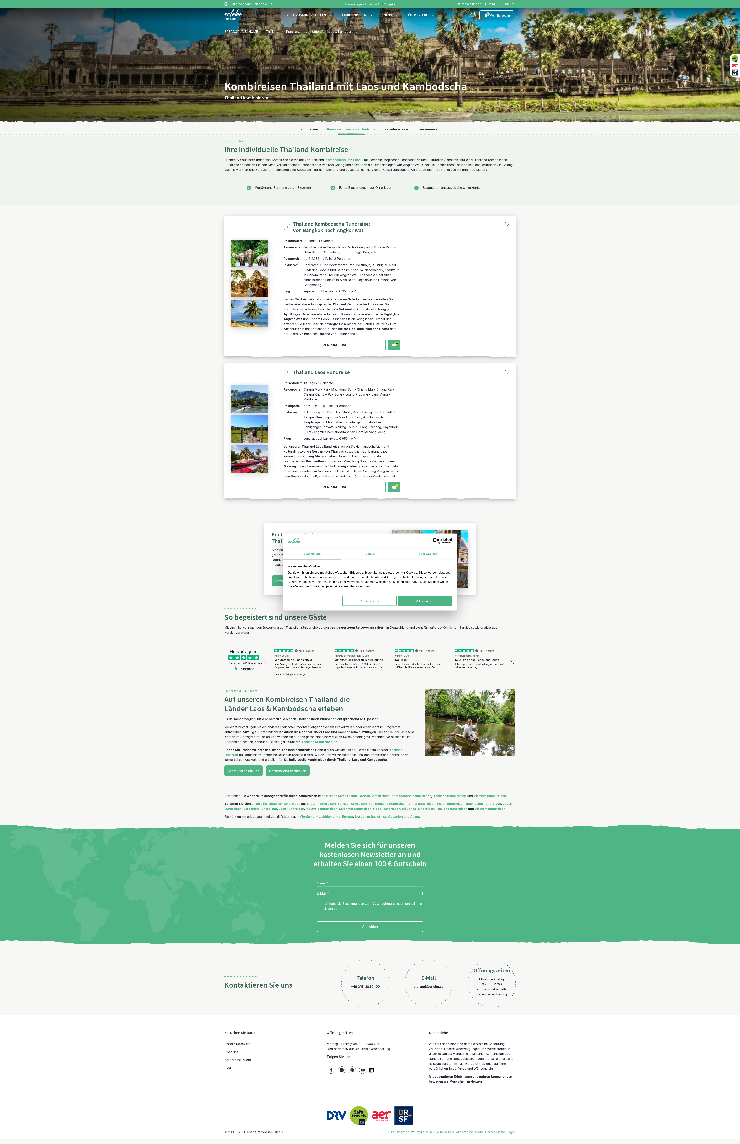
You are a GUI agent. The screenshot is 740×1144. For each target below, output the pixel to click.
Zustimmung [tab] (312, 553)
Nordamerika (365, 817)
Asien (414, 817)
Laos (357, 160)
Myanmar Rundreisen (355, 809)
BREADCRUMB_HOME (241, 32)
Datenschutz (382, 904)
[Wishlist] (472, 15)
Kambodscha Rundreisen (387, 804)
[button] (310, 15)
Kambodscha (336, 160)
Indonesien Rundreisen (483, 804)
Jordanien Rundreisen (260, 809)
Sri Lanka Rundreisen (418, 809)
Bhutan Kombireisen (341, 796)
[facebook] (331, 1070)
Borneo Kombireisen (374, 796)
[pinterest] (352, 1070)
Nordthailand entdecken (287, 771)
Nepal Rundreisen (386, 809)
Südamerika (331, 817)
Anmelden (370, 926)
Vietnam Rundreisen (490, 809)
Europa (347, 817)
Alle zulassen (425, 601)
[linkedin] (371, 1070)
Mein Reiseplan (499, 15)
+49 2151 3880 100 (365, 987)
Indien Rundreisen (450, 804)
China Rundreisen (421, 804)
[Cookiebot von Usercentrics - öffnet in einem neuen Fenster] (435, 541)
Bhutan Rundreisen (321, 804)
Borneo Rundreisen (352, 804)
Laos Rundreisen (291, 809)
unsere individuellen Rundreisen (275, 804)
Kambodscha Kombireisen (411, 796)
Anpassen (367, 601)
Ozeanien (395, 817)
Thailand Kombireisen (449, 796)
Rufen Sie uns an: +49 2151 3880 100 (483, 4)
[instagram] (341, 1070)
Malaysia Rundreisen (321, 809)
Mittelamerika (309, 817)
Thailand (272, 32)
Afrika (381, 817)
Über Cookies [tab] (428, 553)
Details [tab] (370, 553)
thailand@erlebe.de (429, 987)
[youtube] (362, 1070)
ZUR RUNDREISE (335, 345)
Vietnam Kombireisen (490, 796)
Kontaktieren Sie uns (243, 771)
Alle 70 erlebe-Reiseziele (249, 4)
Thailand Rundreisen (317, 742)
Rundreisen (294, 32)
